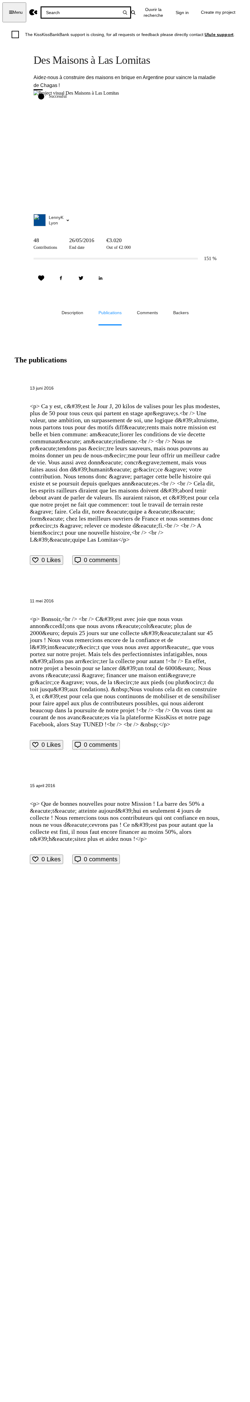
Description (72, 312)
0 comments (100, 560)
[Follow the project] (41, 278)
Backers (181, 312)
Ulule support (219, 34)
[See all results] (125, 12)
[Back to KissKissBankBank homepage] (33, 12)
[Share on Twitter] (80, 278)
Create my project (218, 12)
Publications (110, 312)
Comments (147, 312)
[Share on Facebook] (61, 278)
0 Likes (51, 560)
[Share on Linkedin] (100, 278)
